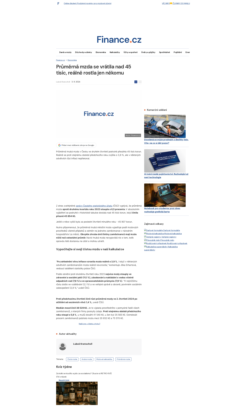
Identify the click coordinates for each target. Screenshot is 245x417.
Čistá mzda (72, 359)
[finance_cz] (59, 3)
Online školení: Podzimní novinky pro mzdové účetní (87, 3)
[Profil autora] (62, 346)
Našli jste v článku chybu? (89, 324)
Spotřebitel (164, 52)
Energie (189, 52)
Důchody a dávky (83, 52)
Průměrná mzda (123, 359)
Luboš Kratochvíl (63, 82)
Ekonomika (101, 52)
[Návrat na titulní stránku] (119, 40)
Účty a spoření (131, 52)
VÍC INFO (166, 3)
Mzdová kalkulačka (104, 359)
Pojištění (178, 52)
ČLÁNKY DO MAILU (181, 3)
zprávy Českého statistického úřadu (94, 206)
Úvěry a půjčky (148, 52)
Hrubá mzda (87, 359)
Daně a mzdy (65, 52)
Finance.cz (60, 60)
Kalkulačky (115, 52)
